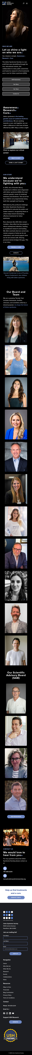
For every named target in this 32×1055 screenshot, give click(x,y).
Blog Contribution (8, 992)
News (4, 980)
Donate (16, 253)
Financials (6, 990)
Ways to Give (7, 987)
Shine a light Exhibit (16, 162)
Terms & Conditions (9, 998)
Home (5, 963)
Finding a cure (16, 247)
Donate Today (16, 897)
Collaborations (7, 977)
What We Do (7, 969)
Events (5, 974)
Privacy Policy (7, 995)
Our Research (16, 816)
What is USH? (16, 158)
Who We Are (7, 966)
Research (6, 971)
